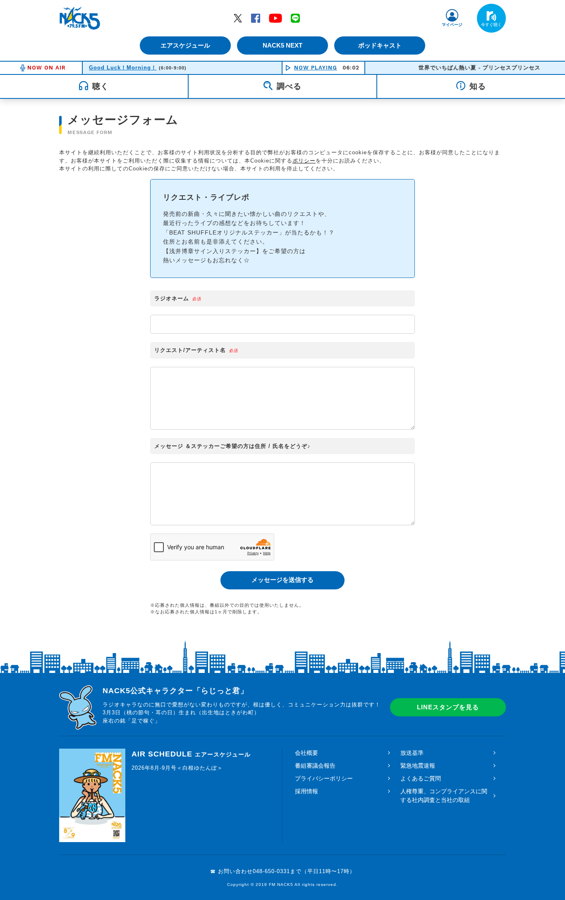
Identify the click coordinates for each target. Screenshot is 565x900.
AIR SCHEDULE (191, 754)
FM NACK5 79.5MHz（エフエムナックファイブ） (80, 18)
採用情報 (306, 791)
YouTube (275, 18)
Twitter (238, 18)
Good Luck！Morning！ (123, 68)
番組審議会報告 (315, 765)
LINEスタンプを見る (448, 707)
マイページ (452, 24)
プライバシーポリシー (324, 778)
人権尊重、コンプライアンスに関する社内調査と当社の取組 (443, 795)
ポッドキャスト (380, 45)
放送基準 (412, 752)
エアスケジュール (185, 45)
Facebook (255, 18)
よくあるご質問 (420, 778)
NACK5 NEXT (282, 45)
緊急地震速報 (417, 765)
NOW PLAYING (315, 68)
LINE (295, 18)
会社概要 (306, 752)
